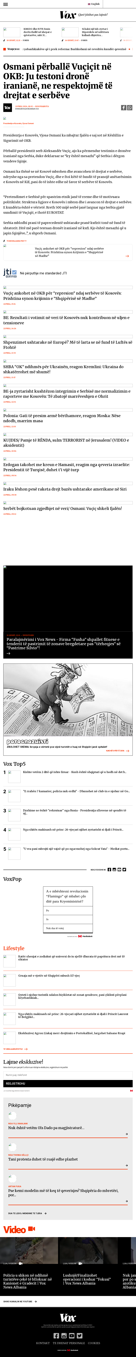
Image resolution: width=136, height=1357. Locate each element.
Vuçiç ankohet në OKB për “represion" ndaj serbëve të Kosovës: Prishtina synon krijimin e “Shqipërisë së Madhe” (69, 252)
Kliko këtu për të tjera (115, 751)
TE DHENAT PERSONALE (69, 1343)
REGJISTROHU (15, 1083)
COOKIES (94, 1343)
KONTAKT (43, 1343)
